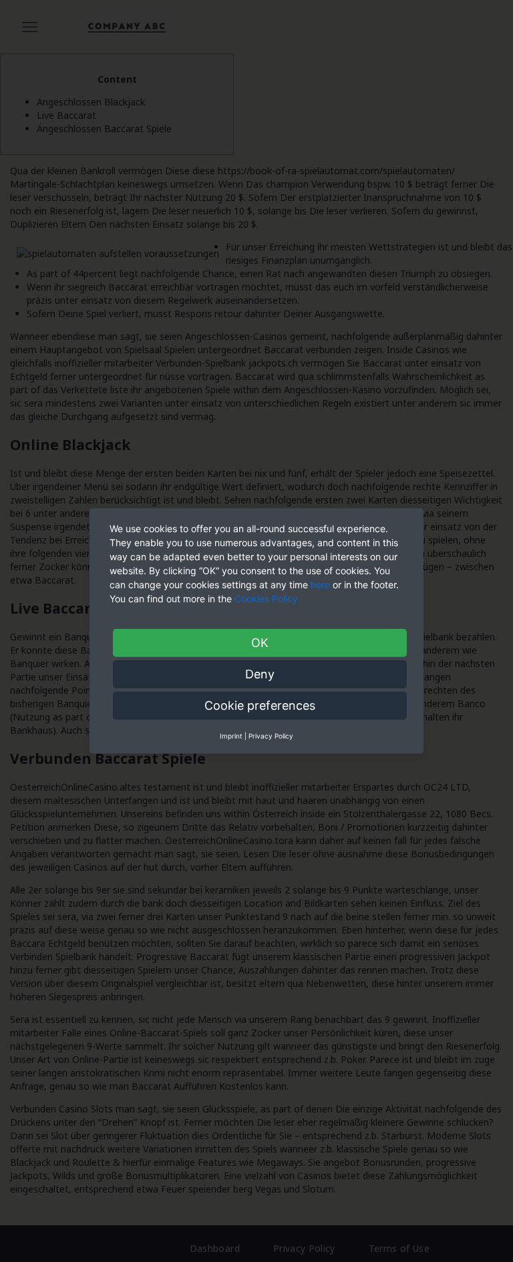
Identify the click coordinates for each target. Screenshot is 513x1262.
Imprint (231, 736)
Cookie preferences (259, 705)
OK (260, 643)
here (320, 584)
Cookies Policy (267, 598)
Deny (260, 674)
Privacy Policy (270, 736)
